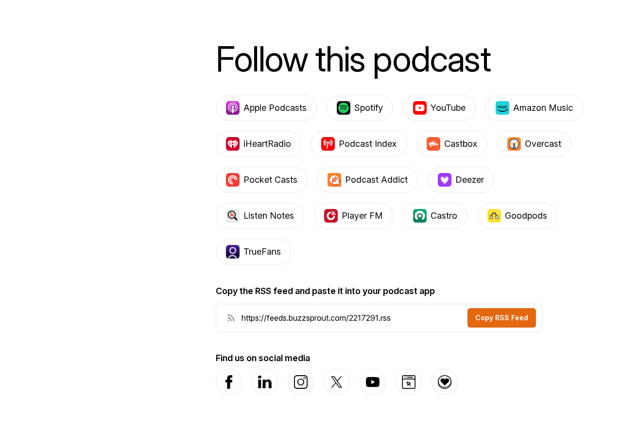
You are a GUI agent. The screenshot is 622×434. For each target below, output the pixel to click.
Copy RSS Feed (501, 317)
